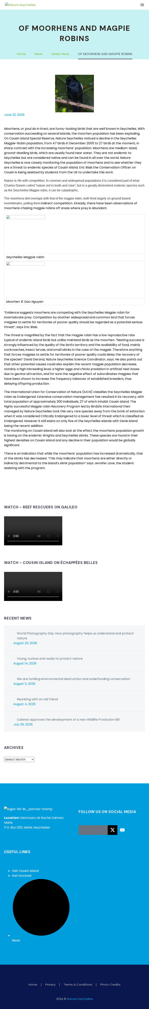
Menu (142, 5)
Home (33, 984)
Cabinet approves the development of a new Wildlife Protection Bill (68, 719)
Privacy (50, 984)
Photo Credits (110, 984)
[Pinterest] (18, 491)
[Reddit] (35, 491)
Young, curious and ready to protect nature (50, 658)
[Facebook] (6, 491)
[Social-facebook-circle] (83, 830)
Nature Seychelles (80, 999)
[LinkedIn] (29, 491)
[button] (134, 5)
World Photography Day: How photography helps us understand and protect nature (75, 635)
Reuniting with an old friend (37, 699)
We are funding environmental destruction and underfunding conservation (73, 679)
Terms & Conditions (78, 984)
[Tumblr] (24, 491)
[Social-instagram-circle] (93, 830)
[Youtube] (122, 830)
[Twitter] (12, 491)
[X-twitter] (112, 830)
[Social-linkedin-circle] (103, 830)
